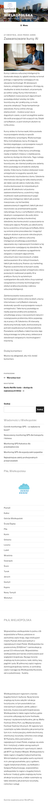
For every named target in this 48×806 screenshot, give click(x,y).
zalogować (18, 356)
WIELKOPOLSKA (18, 15)
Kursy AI (8, 238)
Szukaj (7, 404)
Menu (25, 25)
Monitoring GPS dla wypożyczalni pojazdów (23, 452)
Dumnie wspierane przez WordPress (19, 800)
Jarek (33, 35)
